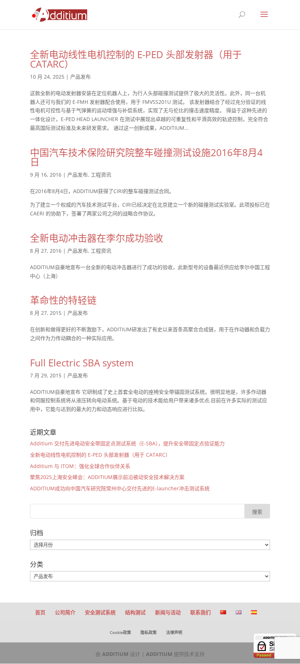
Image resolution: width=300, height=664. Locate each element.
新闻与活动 (168, 612)
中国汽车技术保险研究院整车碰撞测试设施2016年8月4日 (146, 157)
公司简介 (65, 612)
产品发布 (80, 76)
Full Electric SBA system (82, 362)
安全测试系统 (100, 612)
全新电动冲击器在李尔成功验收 (96, 238)
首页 (40, 612)
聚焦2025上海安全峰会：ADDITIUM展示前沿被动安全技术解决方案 (107, 477)
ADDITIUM (115, 653)
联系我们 (200, 612)
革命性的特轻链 (63, 300)
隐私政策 (148, 632)
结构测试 (135, 612)
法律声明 (174, 632)
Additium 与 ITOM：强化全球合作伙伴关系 (80, 466)
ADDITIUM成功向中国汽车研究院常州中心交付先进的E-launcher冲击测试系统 (120, 488)
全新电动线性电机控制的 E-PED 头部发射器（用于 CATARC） (136, 59)
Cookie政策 (120, 632)
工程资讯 (101, 174)
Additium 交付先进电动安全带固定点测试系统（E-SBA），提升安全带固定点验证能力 (127, 443)
